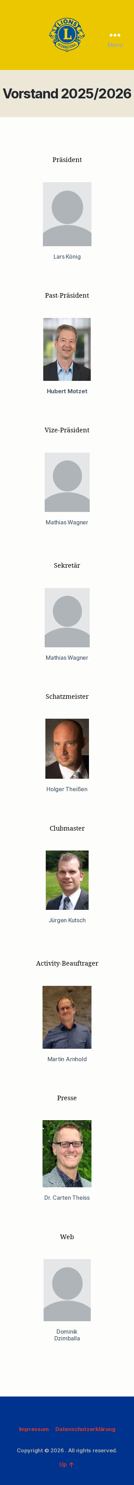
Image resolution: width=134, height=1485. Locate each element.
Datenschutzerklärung (85, 1429)
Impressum (34, 1429)
